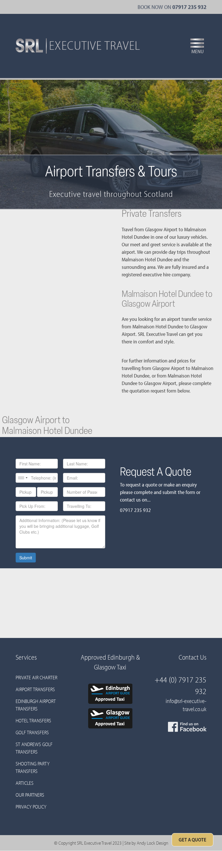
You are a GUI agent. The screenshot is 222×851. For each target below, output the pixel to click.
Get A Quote (192, 839)
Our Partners (30, 794)
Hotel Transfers (33, 720)
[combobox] (22, 477)
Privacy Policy (31, 806)
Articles (25, 783)
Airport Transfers (35, 689)
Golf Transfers (32, 732)
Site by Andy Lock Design (146, 843)
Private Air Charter (36, 677)
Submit (25, 557)
